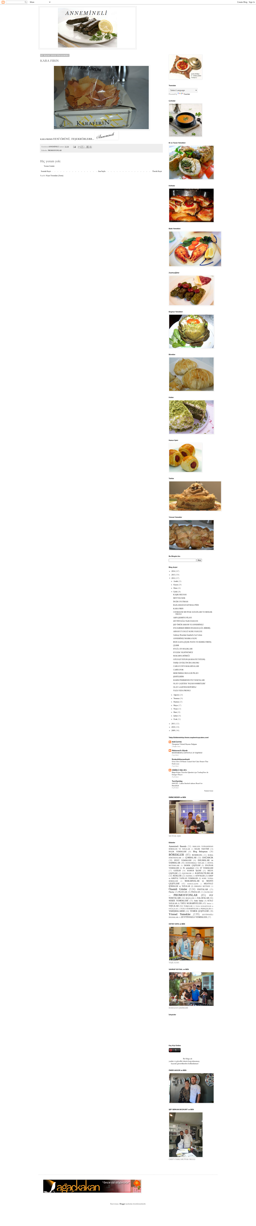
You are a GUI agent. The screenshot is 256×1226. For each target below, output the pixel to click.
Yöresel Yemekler (180, 914)
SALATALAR (203, 898)
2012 (173, 578)
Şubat (175, 716)
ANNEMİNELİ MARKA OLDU (185, 638)
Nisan (175, 709)
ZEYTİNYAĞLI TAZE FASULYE (185, 621)
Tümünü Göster (208, 791)
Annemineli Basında (177, 846)
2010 (173, 727)
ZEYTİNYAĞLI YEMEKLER (194, 917)
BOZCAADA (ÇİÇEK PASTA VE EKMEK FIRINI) (192, 642)
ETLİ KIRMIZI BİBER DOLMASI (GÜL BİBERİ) (191, 628)
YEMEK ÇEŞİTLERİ (199, 911)
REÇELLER (190, 898)
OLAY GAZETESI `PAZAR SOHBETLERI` (189, 684)
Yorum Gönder (49, 166)
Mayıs (175, 705)
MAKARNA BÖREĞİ (181, 656)
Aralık (175, 581)
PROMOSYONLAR (54, 150)
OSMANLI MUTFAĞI (202, 886)
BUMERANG (197, 855)
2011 (173, 724)
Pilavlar (171, 892)
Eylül (175, 592)
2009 (173, 730)
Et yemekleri (188, 868)
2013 (173, 575)
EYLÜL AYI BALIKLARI (182, 649)
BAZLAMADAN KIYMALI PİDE (186, 605)
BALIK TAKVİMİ (202, 849)
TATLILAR (174, 906)
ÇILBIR (176, 645)
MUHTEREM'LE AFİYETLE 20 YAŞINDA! (187, 753)
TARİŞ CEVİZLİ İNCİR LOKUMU (186, 663)
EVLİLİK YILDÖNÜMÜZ (183, 652)
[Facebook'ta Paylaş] (87, 146)
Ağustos (176, 695)
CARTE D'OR (178, 670)
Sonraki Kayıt (46, 171)
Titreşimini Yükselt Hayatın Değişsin (184, 744)
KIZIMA (189, 876)
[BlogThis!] (82, 146)
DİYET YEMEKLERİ (182, 860)
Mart (175, 712)
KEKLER (177, 875)
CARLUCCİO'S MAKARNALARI (186, 666)
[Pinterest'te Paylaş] (90, 146)
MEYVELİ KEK (179, 598)
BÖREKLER (176, 854)
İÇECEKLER (186, 873)
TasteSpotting (177, 781)
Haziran (176, 702)
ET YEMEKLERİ (206, 868)
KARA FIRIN (178, 609)
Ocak (175, 719)
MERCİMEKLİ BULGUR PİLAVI (185, 673)
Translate (187, 94)
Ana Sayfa (101, 171)
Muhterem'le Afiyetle (180, 750)
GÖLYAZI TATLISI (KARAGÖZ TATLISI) (189, 659)
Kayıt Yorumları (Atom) (54, 176)
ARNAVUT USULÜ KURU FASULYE (187, 631)
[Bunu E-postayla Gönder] (79, 146)
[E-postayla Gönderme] (74, 147)
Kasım (176, 585)
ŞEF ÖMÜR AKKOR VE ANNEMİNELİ (188, 625)
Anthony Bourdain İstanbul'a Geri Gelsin (187, 635)
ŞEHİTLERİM (178, 677)
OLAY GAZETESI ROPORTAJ (184, 687)
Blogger (122, 1204)
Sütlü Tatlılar (198, 901)
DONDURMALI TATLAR (194, 863)
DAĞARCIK (207, 857)
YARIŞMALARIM (177, 911)
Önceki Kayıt (157, 171)
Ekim (175, 588)
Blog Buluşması (200, 851)
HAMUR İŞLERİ (194, 871)
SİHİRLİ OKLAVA (179, 770)
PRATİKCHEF (208, 892)
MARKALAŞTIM (192, 884)
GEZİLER (177, 871)
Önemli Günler (178, 889)
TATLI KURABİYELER (191, 903)
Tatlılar (209, 903)
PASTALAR (202, 889)
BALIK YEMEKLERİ (177, 852)
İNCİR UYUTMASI (180, 602)
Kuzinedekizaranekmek (181, 759)
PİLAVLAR (182, 892)
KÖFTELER (200, 876)
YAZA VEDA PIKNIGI (182, 691)
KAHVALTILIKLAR (204, 873)
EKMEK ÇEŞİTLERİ (192, 865)
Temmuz (176, 698)
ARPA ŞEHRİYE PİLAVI (182, 618)
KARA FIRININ (46, 139)
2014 (173, 571)
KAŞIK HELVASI (180, 595)
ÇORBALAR (190, 857)
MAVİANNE (177, 742)
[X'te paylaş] (84, 146)
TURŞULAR (188, 906)
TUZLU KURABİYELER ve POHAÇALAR (195, 909)
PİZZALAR (195, 892)
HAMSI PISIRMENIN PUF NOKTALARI (189, 680)
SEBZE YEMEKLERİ (178, 900)
